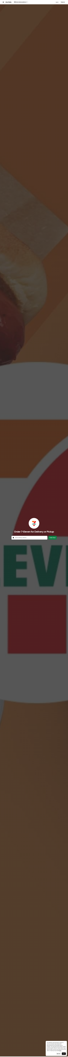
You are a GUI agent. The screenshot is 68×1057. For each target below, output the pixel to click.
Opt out (58, 1053)
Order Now (52, 537)
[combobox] (30, 537)
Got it (64, 1053)
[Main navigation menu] (3, 2)
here (60, 1050)
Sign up (63, 2)
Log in (57, 2)
